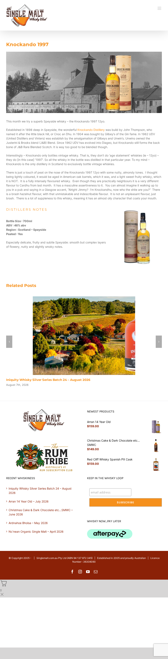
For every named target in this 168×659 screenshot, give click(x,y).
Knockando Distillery (91, 129)
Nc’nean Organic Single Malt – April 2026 (36, 531)
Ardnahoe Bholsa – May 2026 (28, 523)
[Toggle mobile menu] (160, 8)
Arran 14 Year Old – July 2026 (29, 501)
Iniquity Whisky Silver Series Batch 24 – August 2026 (48, 380)
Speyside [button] (61, 242)
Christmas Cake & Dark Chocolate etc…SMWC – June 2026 (41, 512)
